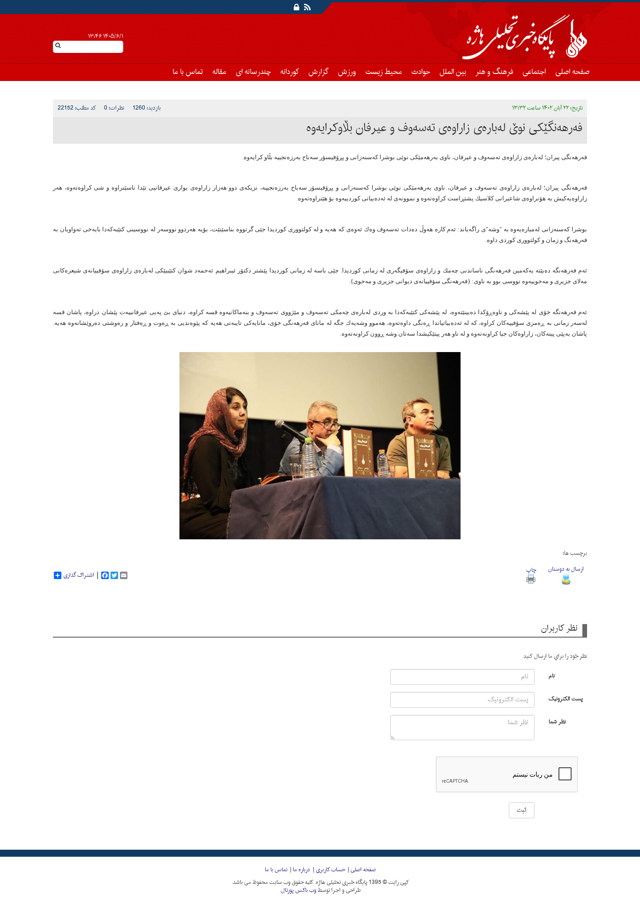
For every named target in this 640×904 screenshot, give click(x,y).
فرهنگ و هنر (494, 72)
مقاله (219, 72)
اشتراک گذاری (78, 575)
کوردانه (289, 72)
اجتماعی (534, 72)
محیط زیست (383, 72)
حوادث (420, 72)
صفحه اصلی (572, 72)
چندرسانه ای (253, 72)
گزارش (318, 72)
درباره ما (301, 869)
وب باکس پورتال (298, 890)
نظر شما (557, 721)
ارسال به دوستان (566, 569)
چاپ (531, 570)
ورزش (347, 72)
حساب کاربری (330, 869)
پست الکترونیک (566, 698)
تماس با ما (187, 72)
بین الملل (452, 72)
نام (552, 675)
